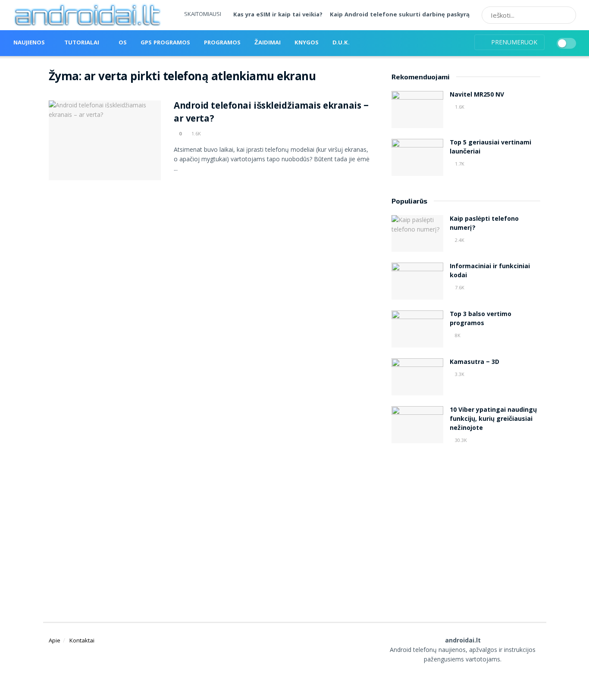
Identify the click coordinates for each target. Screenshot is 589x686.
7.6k (459, 287)
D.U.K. (341, 43)
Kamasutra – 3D (474, 362)
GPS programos (165, 43)
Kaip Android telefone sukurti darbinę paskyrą (400, 15)
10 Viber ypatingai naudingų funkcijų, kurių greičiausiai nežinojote (493, 419)
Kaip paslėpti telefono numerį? (484, 224)
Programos (222, 43)
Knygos (306, 43)
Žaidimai (267, 43)
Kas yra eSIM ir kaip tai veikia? (278, 15)
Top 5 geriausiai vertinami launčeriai (490, 147)
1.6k (195, 133)
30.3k (460, 440)
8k (457, 335)
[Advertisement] (466, 522)
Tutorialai (81, 43)
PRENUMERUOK (513, 42)
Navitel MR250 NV (477, 95)
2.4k (459, 240)
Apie (54, 640)
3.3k (459, 374)
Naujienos (29, 43)
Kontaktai (81, 640)
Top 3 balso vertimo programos (480, 319)
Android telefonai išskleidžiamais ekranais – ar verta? (271, 113)
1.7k (459, 163)
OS (123, 43)
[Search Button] (566, 15)
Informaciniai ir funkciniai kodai (490, 271)
